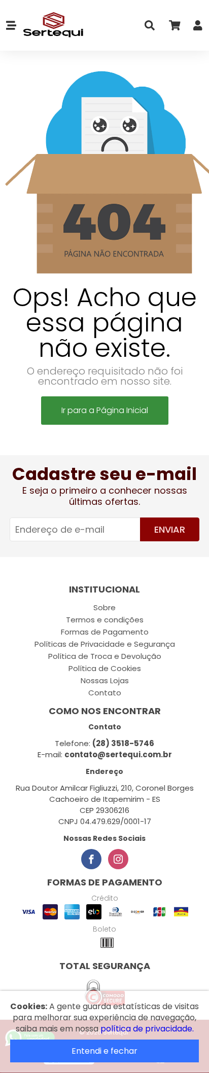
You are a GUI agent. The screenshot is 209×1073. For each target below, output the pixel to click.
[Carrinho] (174, 27)
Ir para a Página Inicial (104, 410)
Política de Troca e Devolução (104, 656)
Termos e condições (105, 619)
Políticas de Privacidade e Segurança (104, 644)
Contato (104, 692)
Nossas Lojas (105, 680)
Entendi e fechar (104, 1051)
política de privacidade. (147, 1028)
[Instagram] (118, 859)
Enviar (169, 529)
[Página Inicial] (50, 25)
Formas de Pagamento (105, 631)
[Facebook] (91, 859)
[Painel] (197, 27)
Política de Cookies (104, 668)
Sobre (104, 607)
